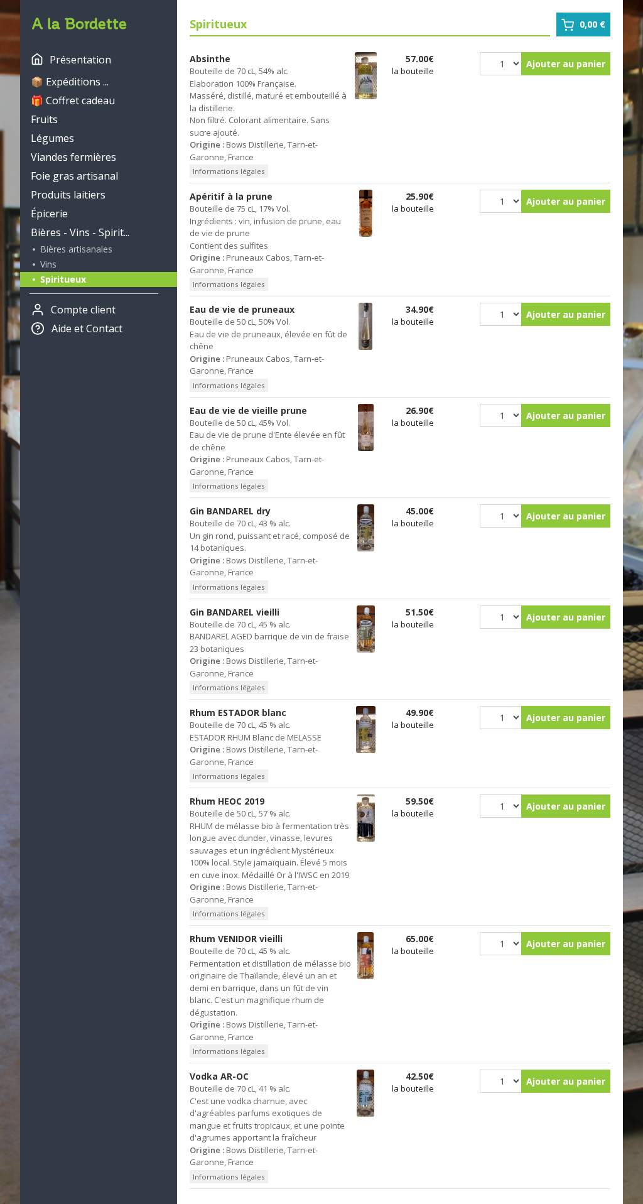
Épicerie (49, 213)
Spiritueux (62, 279)
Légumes (52, 138)
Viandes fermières (73, 157)
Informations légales (229, 171)
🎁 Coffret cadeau (73, 100)
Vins (47, 264)
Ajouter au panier (565, 64)
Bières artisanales (75, 249)
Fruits (44, 119)
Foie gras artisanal (74, 176)
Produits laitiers (68, 195)
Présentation (80, 60)
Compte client (83, 310)
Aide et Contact (86, 328)
